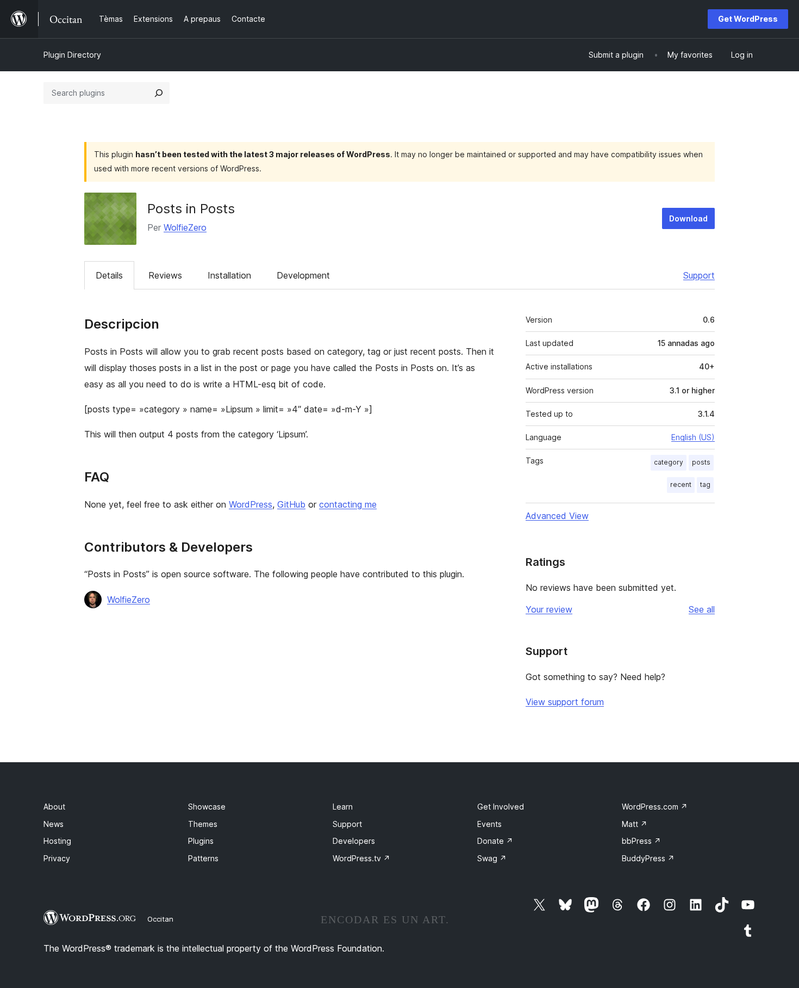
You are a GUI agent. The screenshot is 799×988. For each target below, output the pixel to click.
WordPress (250, 504)
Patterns (203, 858)
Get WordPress (748, 18)
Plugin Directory (72, 54)
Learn (343, 806)
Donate (495, 840)
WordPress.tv (361, 858)
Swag (492, 858)
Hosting (57, 840)
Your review (549, 609)
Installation (229, 275)
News (53, 824)
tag (705, 484)
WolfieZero (185, 227)
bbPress (641, 840)
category (668, 462)
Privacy (56, 858)
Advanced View (557, 515)
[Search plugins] (159, 93)
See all (702, 609)
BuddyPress (648, 858)
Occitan (160, 919)
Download (688, 218)
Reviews (165, 275)
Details (109, 275)
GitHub (291, 504)
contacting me (348, 504)
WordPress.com (655, 806)
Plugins (201, 840)
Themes (202, 824)
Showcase (207, 806)
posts (701, 462)
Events (489, 824)
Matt (634, 824)
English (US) (693, 437)
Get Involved (500, 806)
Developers (354, 840)
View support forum (565, 701)
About (54, 806)
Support (699, 275)
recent (680, 484)
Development (303, 275)
